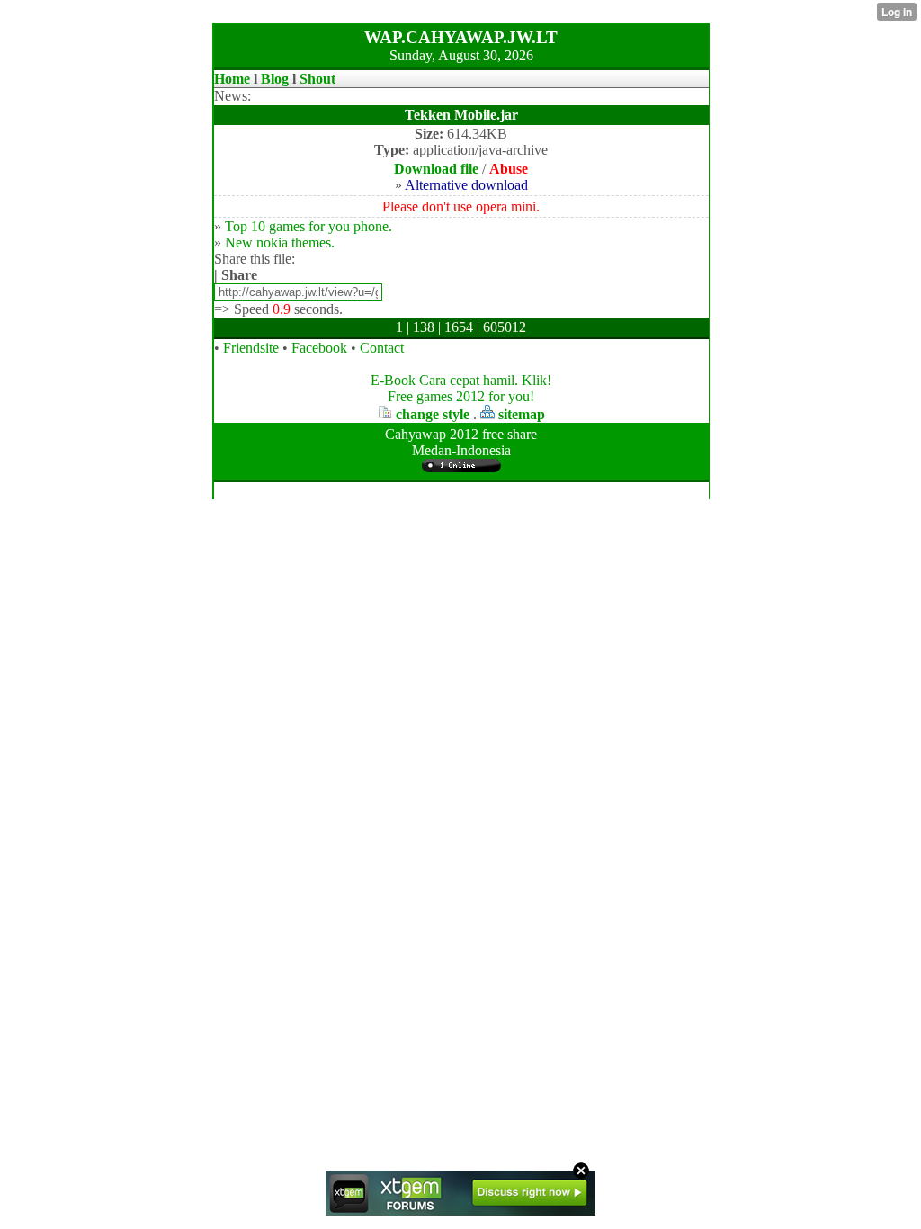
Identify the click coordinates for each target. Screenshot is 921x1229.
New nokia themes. (280, 242)
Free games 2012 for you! (461, 396)
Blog (275, 78)
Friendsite (251, 347)
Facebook (319, 347)
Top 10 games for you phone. (308, 226)
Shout (317, 78)
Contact (382, 347)
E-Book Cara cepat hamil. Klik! (461, 380)
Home (232, 78)
